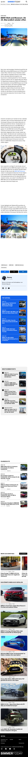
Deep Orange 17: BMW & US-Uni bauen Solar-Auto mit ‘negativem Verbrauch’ (10, 575)
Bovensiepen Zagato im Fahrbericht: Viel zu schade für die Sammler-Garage (10, 477)
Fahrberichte (21, 743)
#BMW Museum (4, 265)
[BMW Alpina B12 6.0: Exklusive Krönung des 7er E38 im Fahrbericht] (23, 467)
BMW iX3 (4, 301)
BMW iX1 (4, 327)
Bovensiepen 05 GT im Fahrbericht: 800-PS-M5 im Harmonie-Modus (8, 495)
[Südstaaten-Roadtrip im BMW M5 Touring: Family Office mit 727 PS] (23, 504)
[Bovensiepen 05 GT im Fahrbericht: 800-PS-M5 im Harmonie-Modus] (23, 495)
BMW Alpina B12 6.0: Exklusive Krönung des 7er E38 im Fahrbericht (9, 468)
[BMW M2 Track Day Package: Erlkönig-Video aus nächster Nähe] (22, 401)
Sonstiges (8, 4)
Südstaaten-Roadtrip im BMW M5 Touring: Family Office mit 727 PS (10, 503)
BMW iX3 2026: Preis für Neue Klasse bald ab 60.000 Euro (10, 322)
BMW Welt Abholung (20, 171)
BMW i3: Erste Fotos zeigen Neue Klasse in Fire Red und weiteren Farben (10, 393)
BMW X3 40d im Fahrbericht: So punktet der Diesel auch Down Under (9, 486)
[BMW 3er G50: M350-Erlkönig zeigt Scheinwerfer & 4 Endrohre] (22, 338)
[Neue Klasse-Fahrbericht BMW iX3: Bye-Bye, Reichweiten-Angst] (22, 304)
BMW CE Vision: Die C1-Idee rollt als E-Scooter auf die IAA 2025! (10, 411)
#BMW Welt (11, 265)
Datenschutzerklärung (17, 746)
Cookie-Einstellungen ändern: (6, 746)
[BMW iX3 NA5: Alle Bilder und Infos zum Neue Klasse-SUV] (22, 312)
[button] (26, 223)
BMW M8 (6, 381)
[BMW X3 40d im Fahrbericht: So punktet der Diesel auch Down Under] (23, 485)
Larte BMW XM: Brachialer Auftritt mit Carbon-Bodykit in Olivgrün (11, 729)
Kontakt (11, 739)
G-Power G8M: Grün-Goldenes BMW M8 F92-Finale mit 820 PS (11, 384)
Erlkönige (3, 743)
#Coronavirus (3, 267)
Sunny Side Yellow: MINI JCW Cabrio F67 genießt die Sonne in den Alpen (12, 679)
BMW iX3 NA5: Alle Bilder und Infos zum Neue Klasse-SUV (10, 312)
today (14, 2)
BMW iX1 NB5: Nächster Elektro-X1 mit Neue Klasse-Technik (9, 330)
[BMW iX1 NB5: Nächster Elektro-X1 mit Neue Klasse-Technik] (22, 330)
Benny (9, 23)
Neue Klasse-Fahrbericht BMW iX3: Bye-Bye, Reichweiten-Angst (9, 304)
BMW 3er (4, 336)
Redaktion (9, 470)
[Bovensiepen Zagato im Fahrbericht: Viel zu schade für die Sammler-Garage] (23, 476)
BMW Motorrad (8, 407)
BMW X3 (2, 483)
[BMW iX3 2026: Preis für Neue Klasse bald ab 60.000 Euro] (22, 321)
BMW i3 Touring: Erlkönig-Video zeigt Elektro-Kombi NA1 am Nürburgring (12, 631)
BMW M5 (3, 492)
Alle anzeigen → (23, 553)
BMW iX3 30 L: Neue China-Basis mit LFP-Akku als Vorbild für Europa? (13, 704)
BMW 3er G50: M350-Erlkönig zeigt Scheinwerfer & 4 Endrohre (10, 339)
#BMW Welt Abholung (19, 265)
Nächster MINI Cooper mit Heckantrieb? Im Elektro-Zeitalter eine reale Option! (13, 654)
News (20, 739)
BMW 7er (3, 464)
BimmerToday (3, 4)
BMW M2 (6, 399)
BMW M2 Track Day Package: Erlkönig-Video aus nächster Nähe (11, 402)
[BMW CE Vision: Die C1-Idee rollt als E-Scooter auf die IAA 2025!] (22, 410)
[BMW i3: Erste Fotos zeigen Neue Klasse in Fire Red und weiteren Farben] (22, 392)
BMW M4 (3, 474)
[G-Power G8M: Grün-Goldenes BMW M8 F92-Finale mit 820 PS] (22, 383)
